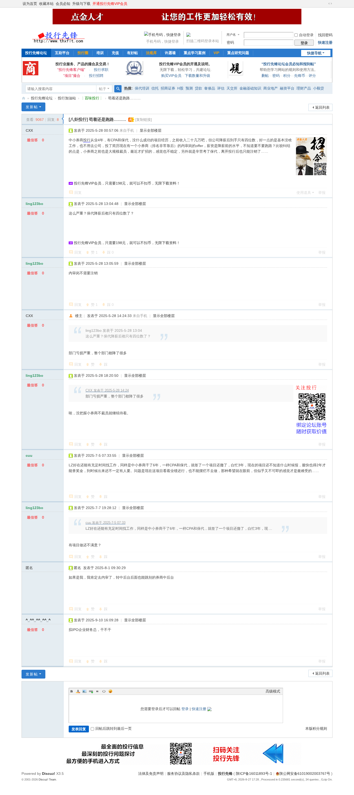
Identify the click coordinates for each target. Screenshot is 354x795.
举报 (321, 192)
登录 (185, 709)
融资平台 (287, 88)
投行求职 (101, 70)
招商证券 (168, 88)
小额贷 (318, 88)
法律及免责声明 (151, 773)
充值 (115, 53)
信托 (155, 88)
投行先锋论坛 (36, 53)
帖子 (102, 89)
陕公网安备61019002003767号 (304, 773)
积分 (287, 75)
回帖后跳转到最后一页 (113, 728)
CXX (29, 130)
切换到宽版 (330, 3)
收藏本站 (46, 4)
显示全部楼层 (150, 130)
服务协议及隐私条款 (183, 773)
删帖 (265, 75)
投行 (86, 140)
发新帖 (32, 107)
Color (78, 691)
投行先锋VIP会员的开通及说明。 (185, 64)
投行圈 (82, 53)
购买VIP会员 (171, 75)
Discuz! (48, 773)
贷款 (198, 88)
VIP (216, 53)
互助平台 (62, 53)
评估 (220, 88)
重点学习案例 (195, 53)
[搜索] (118, 88)
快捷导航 (314, 53)
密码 (230, 42)
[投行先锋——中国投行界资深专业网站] (59, 36)
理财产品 (303, 88)
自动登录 (306, 35)
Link (91, 691)
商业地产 (270, 88)
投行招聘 (96, 75)
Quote (97, 691)
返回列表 (322, 107)
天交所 (231, 88)
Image (84, 691)
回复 (78, 192)
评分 (312, 75)
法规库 (151, 53)
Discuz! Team (47, 779)
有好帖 (132, 53)
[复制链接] (143, 119)
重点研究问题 (238, 53)
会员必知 (63, 4)
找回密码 (325, 35)
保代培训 (142, 88)
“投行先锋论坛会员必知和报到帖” (288, 64)
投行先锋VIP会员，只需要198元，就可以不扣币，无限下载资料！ (127, 183)
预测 (189, 88)
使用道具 (303, 192)
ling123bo (34, 204)
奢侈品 (209, 88)
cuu (29, 455)
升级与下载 (81, 4)
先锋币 (299, 75)
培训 (100, 53)
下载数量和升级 (197, 75)
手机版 (208, 773)
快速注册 (325, 42)
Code (104, 691)
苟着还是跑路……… (124, 98)
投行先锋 (225, 773)
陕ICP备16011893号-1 (254, 773)
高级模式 (273, 691)
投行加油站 (67, 98)
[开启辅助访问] (325, 3)
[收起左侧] (62, 119)
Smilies (110, 691)
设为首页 (30, 4)
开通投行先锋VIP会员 (110, 4)
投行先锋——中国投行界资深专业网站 (24, 98)
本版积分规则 (316, 728)
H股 (180, 88)
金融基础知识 (250, 88)
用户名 (231, 34)
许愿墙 (170, 53)
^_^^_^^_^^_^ (38, 620)
